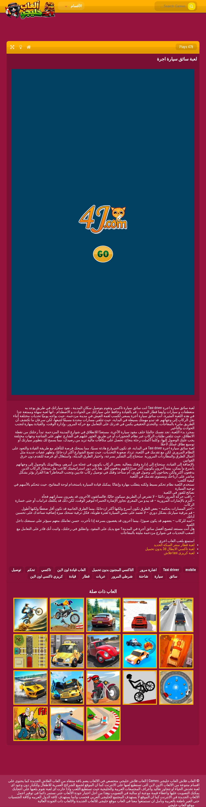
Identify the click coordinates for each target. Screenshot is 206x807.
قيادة (72, 576)
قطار (86, 576)
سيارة (158, 576)
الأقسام (76, 6)
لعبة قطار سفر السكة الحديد (174, 545)
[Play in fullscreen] (12, 47)
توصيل (16, 570)
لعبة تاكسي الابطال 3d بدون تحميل (169, 549)
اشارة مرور (148, 570)
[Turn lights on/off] (20, 47)
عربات (100, 576)
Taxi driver (171, 570)
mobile (190, 570)
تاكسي (46, 570)
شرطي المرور (122, 576)
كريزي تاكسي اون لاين (46, 576)
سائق (173, 576)
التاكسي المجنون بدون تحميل (113, 570)
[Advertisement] (103, 26)
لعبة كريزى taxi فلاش (179, 553)
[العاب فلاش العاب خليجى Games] (30, 18)
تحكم (31, 570)
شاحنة (143, 576)
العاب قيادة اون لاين (71, 570)
